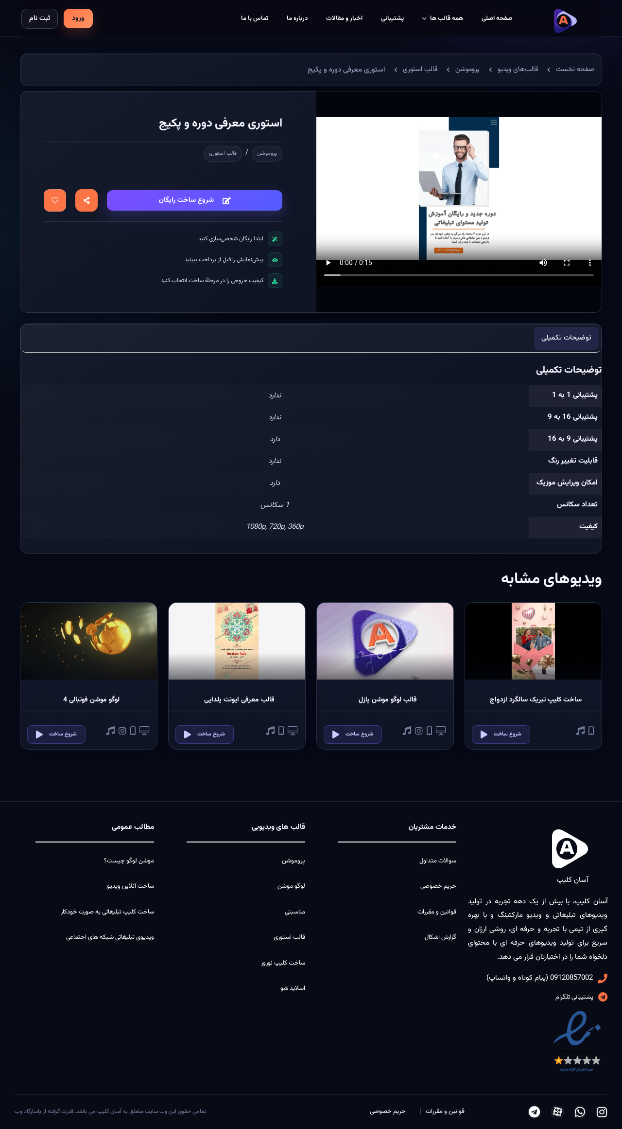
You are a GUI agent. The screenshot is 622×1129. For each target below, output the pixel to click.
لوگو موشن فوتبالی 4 (91, 700)
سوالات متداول (437, 861)
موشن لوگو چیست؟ (129, 861)
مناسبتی (295, 912)
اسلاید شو (292, 988)
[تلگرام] (534, 1112)
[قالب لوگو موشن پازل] (385, 641)
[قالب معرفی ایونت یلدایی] (237, 641)
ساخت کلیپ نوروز (283, 963)
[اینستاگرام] (601, 1112)
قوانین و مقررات (436, 912)
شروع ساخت (507, 734)
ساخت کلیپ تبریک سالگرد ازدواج (536, 700)
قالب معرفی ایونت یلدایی (239, 700)
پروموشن (267, 153)
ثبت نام (39, 18)
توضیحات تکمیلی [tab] (566, 337)
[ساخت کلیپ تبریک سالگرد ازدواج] (533, 641)
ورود (78, 18)
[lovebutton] (55, 200)
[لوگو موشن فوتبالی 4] (88, 641)
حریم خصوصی (438, 886)
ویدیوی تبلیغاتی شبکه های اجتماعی (110, 937)
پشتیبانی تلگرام (574, 997)
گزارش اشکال (440, 937)
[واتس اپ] (580, 1112)
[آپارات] (557, 1112)
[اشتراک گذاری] (86, 200)
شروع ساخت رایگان (186, 200)
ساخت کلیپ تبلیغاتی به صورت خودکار (107, 912)
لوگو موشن (291, 886)
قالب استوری (223, 153)
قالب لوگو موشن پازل (388, 700)
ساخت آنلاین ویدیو (130, 886)
